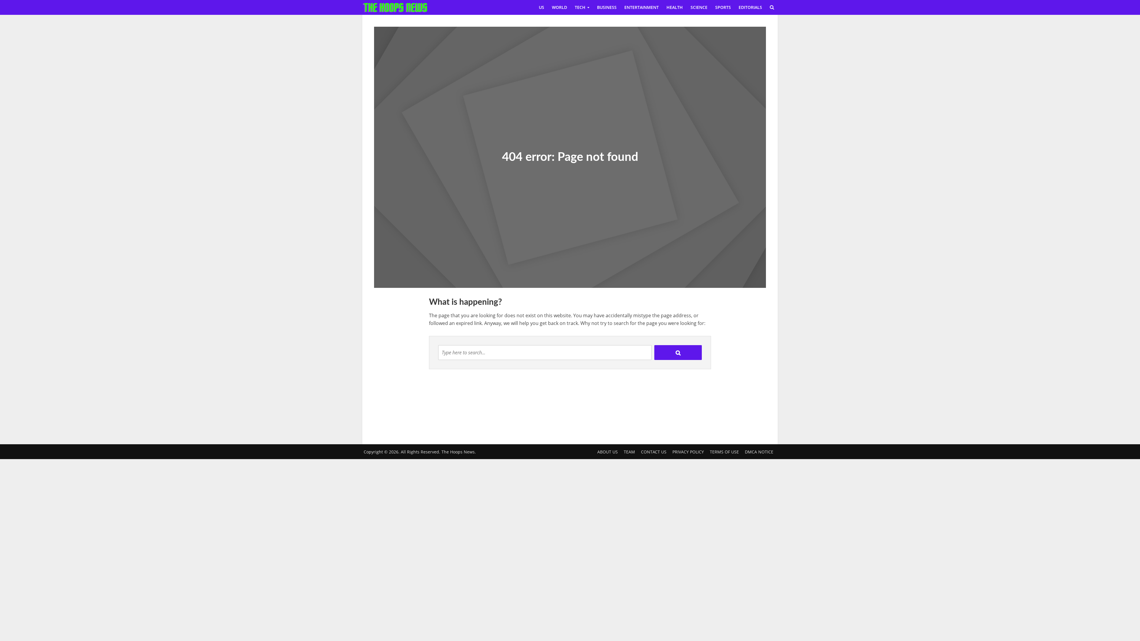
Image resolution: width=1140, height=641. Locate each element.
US (541, 7)
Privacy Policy (688, 452)
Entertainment (641, 7)
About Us (607, 452)
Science (699, 7)
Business (607, 7)
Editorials (750, 7)
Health (674, 7)
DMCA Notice (759, 452)
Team (629, 452)
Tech (580, 7)
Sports (723, 7)
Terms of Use (724, 452)
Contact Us (653, 452)
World (559, 7)
